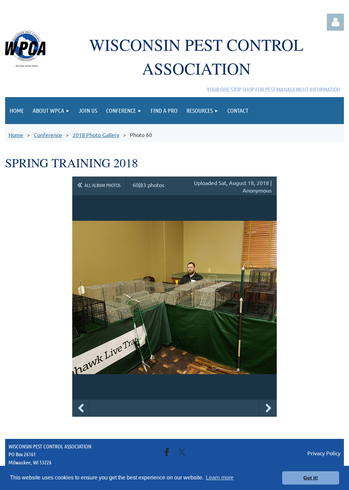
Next (268, 408)
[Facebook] (166, 452)
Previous (80, 408)
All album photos (103, 185)
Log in (335, 22)
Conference (48, 134)
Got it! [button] (310, 477)
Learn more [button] (219, 477)
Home (16, 134)
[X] (182, 452)
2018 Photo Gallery (96, 134)
